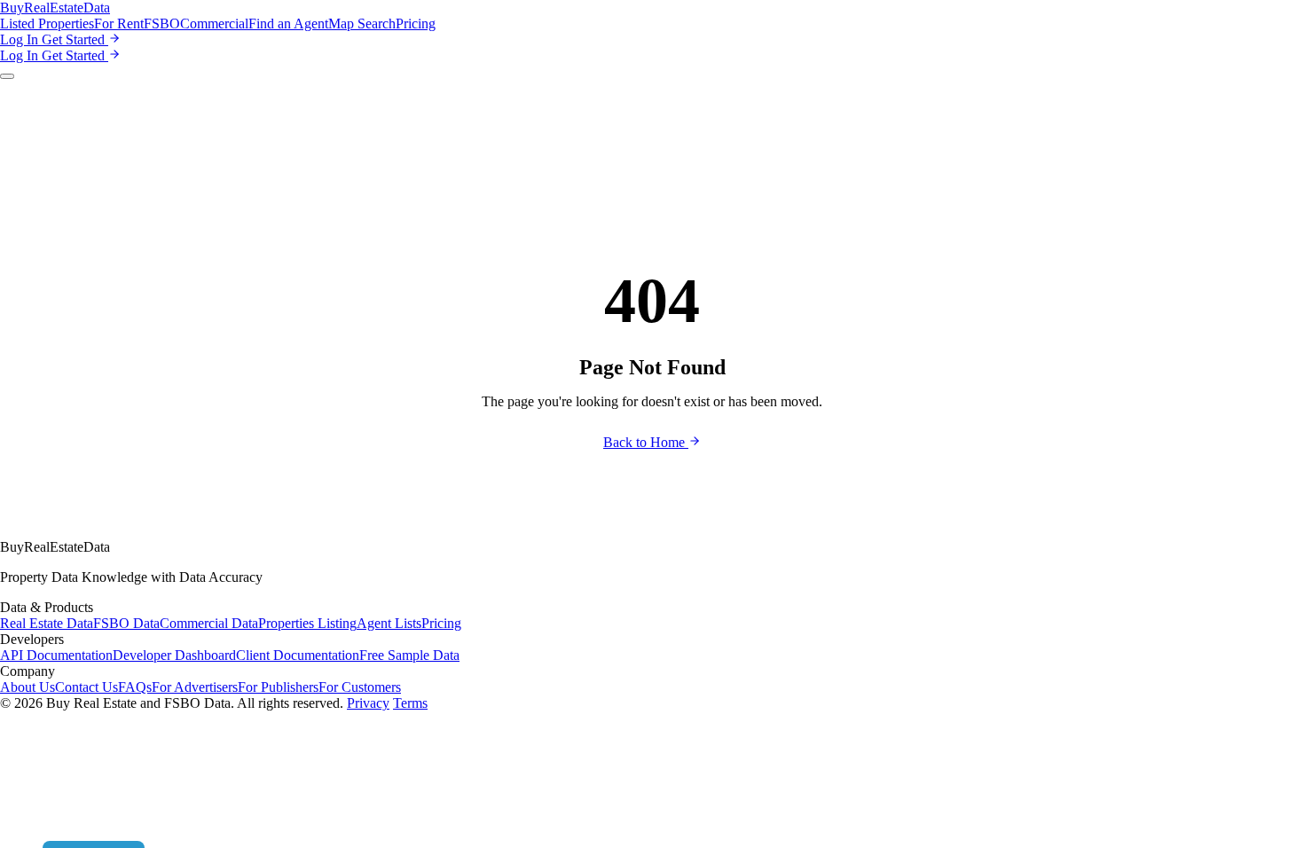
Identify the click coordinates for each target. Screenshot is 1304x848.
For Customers (359, 687)
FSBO (162, 23)
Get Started (75, 39)
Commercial (214, 23)
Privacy (368, 703)
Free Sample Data (409, 655)
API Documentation (56, 655)
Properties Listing (307, 623)
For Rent (119, 23)
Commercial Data (209, 623)
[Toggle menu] (7, 76)
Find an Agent (288, 23)
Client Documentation (297, 655)
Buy (55, 7)
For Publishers (278, 687)
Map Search (362, 23)
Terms (410, 703)
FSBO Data (126, 623)
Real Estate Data (46, 623)
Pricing (416, 23)
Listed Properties (47, 23)
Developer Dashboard (174, 655)
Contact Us (86, 687)
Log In (21, 39)
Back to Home (645, 442)
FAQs (135, 687)
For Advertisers (195, 687)
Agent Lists (389, 623)
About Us (27, 687)
